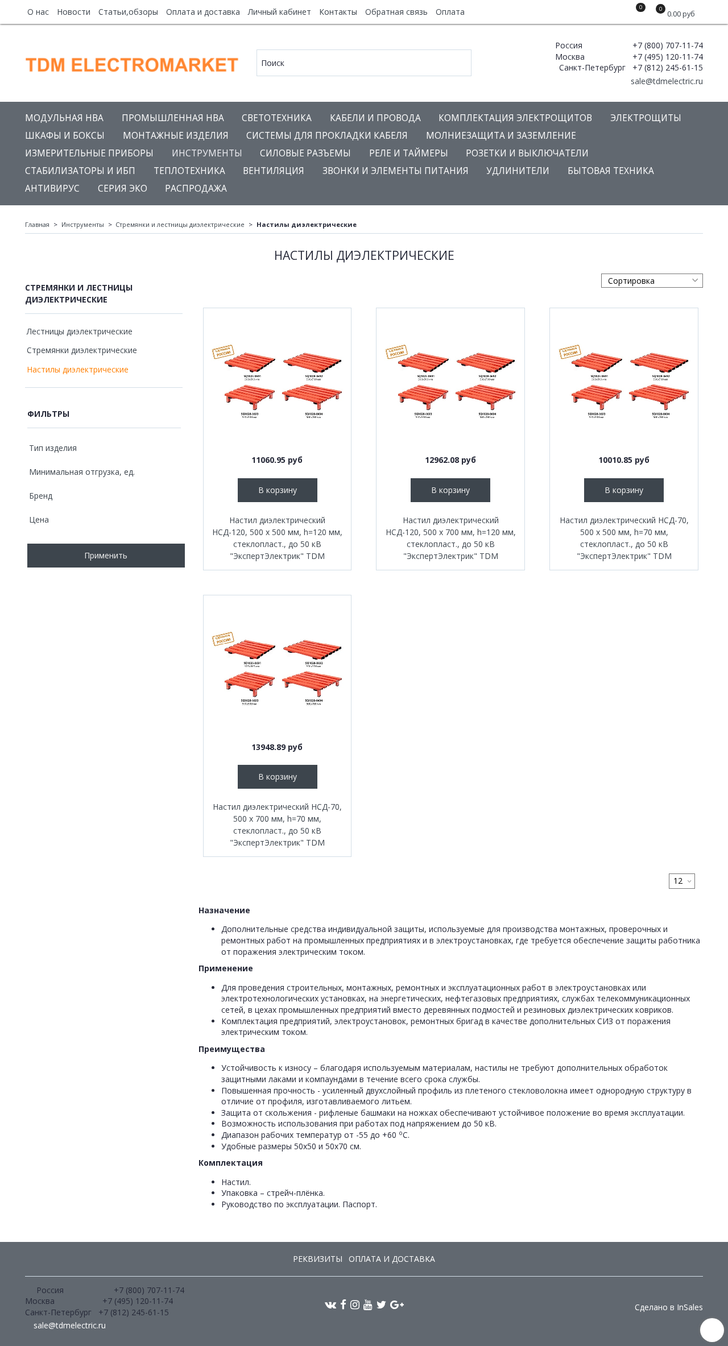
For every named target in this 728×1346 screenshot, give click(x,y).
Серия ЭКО (122, 188)
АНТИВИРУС (52, 188)
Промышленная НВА (173, 118)
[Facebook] (343, 1304)
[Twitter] (381, 1304)
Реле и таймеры (408, 153)
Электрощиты (645, 118)
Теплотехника (189, 171)
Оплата (450, 11)
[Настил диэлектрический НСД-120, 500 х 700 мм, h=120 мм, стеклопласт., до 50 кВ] (450, 382)
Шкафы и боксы (65, 136)
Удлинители (517, 171)
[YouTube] (368, 1304)
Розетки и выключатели (527, 153)
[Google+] (397, 1304)
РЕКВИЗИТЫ (317, 1258)
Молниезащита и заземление (501, 136)
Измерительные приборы (89, 153)
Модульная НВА (64, 118)
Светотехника (277, 118)
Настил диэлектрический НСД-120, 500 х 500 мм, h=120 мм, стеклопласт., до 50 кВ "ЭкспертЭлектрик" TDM (277, 538)
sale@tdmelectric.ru (665, 81)
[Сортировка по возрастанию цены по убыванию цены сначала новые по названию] (652, 281)
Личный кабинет (279, 11)
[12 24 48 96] (682, 881)
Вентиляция (273, 171)
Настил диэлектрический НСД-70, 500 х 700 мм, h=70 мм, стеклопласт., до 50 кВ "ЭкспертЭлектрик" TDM (277, 824)
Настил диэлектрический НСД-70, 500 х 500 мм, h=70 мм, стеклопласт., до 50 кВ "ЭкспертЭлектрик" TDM (624, 538)
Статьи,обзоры (128, 11)
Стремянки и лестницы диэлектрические (180, 224)
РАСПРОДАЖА (196, 188)
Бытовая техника (611, 171)
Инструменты (207, 153)
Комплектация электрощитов (515, 118)
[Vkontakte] (330, 1304)
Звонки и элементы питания (395, 171)
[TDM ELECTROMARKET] (133, 62)
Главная (37, 224)
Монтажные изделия (176, 136)
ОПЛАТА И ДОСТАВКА (392, 1258)
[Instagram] (354, 1304)
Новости (73, 11)
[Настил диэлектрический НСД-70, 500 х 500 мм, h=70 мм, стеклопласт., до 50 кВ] (624, 382)
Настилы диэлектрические (78, 369)
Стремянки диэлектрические (82, 350)
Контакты (338, 11)
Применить (105, 555)
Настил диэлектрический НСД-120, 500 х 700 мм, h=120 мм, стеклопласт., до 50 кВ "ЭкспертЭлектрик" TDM (451, 538)
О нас (38, 11)
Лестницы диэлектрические (80, 331)
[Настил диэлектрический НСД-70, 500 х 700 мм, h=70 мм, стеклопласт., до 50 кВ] (278, 669)
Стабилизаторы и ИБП (80, 171)
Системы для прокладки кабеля (327, 136)
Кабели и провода (375, 118)
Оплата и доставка (203, 11)
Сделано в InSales (669, 1307)
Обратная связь (396, 11)
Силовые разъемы (305, 153)
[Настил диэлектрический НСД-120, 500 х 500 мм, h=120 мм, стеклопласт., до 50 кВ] (278, 382)
